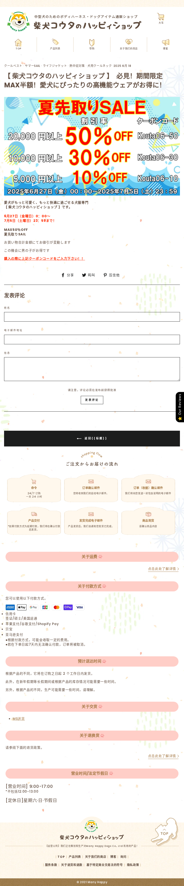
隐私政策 (133, 865)
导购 (91, 48)
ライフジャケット (55, 66)
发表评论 (92, 400)
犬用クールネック (99, 66)
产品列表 (55, 48)
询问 (123, 857)
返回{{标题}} (95, 438)
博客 (165, 48)
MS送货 (19, 718)
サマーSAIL (32, 66)
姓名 (7, 308)
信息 (7, 353)
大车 (161, 23)
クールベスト (13, 66)
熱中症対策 (77, 66)
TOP (18, 48)
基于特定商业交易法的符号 (104, 865)
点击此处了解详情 (162, 569)
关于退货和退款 (71, 865)
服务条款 (51, 865)
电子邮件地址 (13, 330)
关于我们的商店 (129, 48)
